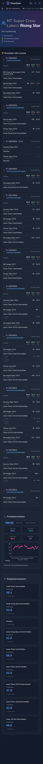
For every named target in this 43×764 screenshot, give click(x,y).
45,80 (38, 480)
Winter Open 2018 (10, 228)
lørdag (6, 316)
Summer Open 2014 (10, 402)
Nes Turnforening (14, 8)
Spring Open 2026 (10, 83)
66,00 (38, 428)
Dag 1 (6, 358)
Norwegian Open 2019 (11, 183)
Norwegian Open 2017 (11, 238)
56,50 (38, 316)
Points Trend (9, 523)
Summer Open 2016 (10, 300)
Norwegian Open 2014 (11, 375)
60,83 (38, 72)
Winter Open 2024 (10, 156)
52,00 (38, 219)
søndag (7, 360)
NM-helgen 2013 (9, 474)
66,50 (38, 356)
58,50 (38, 437)
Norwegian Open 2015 (11, 323)
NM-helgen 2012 (9, 498)
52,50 (38, 238)
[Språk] (31, 3)
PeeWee (6, 151)
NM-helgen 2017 (9, 264)
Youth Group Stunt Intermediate (14, 124)
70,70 (38, 300)
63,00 (38, 264)
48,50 (38, 464)
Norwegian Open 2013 (11, 438)
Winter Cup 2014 (9, 428)
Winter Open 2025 (10, 129)
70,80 (38, 402)
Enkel (6, 318)
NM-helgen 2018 (9, 219)
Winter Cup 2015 (9, 366)
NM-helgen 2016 (9, 310)
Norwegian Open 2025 (11, 93)
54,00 (38, 209)
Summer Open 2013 (10, 464)
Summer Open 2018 (10, 209)
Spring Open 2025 (10, 119)
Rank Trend (19, 523)
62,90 (38, 411)
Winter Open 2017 (10, 274)
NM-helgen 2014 (9, 411)
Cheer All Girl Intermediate (13, 432)
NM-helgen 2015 (9, 349)
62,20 (38, 366)
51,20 (38, 228)
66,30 (38, 349)
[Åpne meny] (3, 3)
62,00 (38, 183)
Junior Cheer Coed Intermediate (14, 354)
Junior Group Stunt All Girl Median (15, 187)
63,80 (38, 323)
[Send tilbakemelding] (35, 3)
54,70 (38, 375)
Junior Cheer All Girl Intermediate (15, 304)
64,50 (38, 93)
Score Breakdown (30, 523)
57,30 (38, 129)
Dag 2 (6, 361)
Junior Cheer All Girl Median (13, 242)
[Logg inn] (39, 3)
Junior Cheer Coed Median (12, 214)
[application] (21, 553)
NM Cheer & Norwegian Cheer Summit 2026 (14, 73)
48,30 (38, 119)
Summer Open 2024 (10, 147)
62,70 (38, 422)
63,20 (38, 418)
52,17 (32, 83)
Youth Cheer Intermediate (12, 78)
